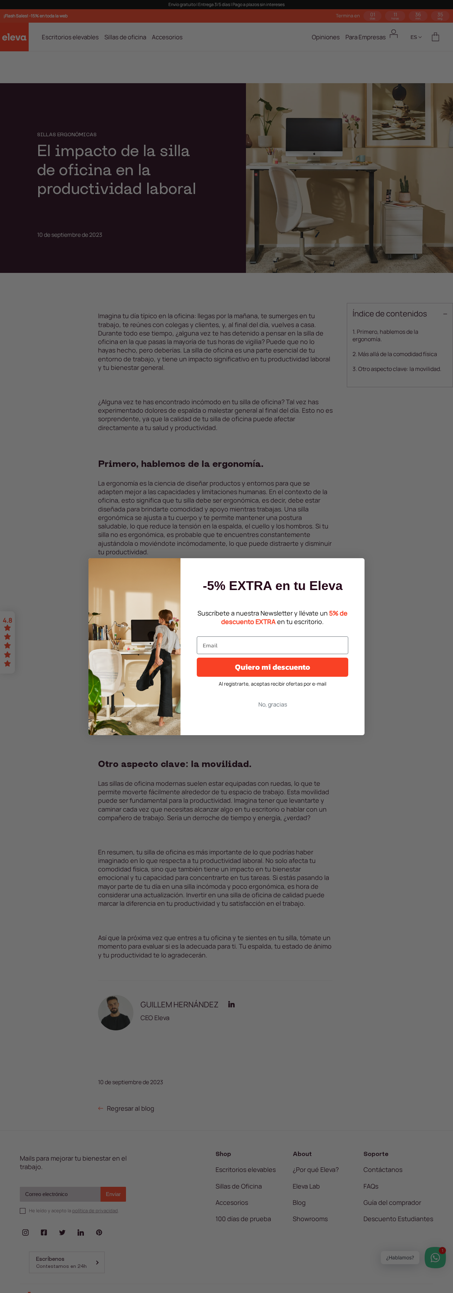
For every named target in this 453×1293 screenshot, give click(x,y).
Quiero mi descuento (272, 667)
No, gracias (272, 704)
